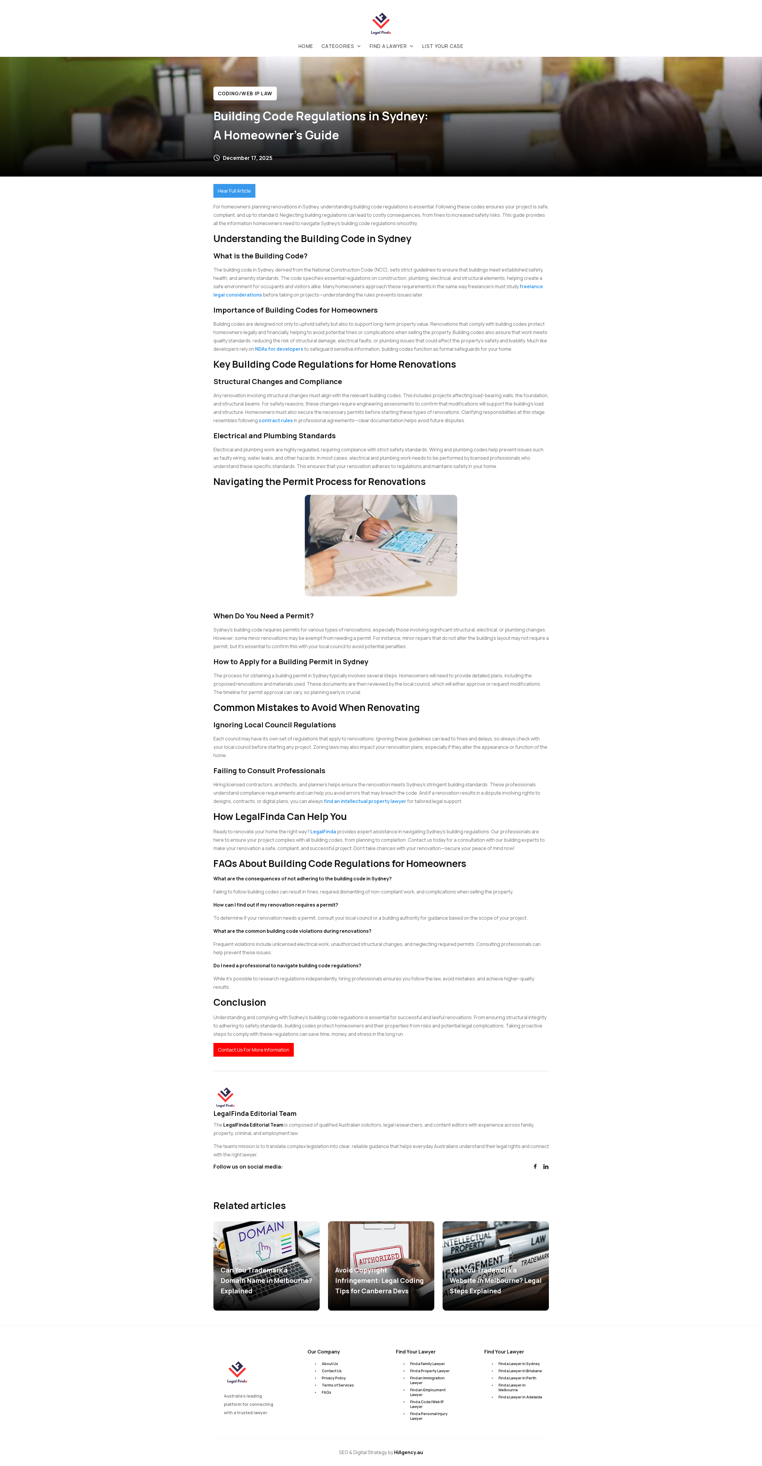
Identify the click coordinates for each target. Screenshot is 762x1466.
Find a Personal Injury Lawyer (429, 1416)
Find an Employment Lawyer (428, 1392)
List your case (442, 46)
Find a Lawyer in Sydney (519, 1363)
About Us (330, 1363)
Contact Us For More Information (253, 1050)
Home (306, 46)
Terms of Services (338, 1385)
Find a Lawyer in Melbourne (512, 1387)
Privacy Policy (334, 1378)
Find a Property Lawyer (430, 1370)
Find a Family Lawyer (427, 1363)
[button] (341, 46)
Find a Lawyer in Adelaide (520, 1397)
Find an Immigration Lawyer (427, 1380)
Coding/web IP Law (245, 93)
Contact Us (332, 1370)
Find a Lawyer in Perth (517, 1378)
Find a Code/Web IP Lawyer (427, 1404)
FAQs (326, 1392)
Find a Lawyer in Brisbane (520, 1370)
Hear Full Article (234, 191)
